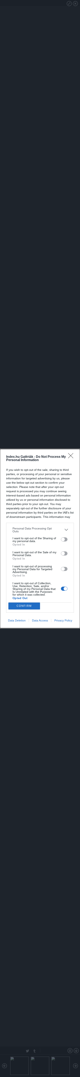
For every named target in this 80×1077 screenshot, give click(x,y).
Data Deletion (17, 620)
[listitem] (40, 530)
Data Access (40, 620)
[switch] (64, 539)
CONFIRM (24, 605)
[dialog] (40, 538)
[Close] (72, 457)
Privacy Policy (63, 620)
